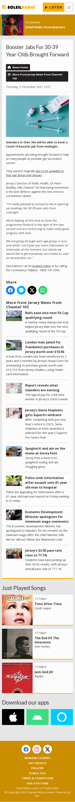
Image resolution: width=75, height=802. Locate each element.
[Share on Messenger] (21, 290)
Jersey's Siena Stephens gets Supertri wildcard (44, 412)
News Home (20, 67)
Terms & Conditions (37, 778)
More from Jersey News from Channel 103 (37, 76)
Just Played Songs (24, 587)
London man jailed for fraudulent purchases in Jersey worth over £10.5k (45, 347)
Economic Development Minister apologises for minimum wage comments (47, 517)
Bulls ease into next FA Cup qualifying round (46, 315)
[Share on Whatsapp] (42, 290)
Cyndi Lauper (43, 608)
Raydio (39, 676)
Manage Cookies (37, 758)
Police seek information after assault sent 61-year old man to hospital (46, 483)
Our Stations (38, 783)
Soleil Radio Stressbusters (45, 27)
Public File (37, 773)
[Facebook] (26, 749)
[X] (47, 749)
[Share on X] (32, 290)
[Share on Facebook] (10, 290)
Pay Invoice (37, 763)
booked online (41, 266)
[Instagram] (36, 749)
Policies (37, 768)
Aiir (37, 796)
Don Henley (42, 646)
